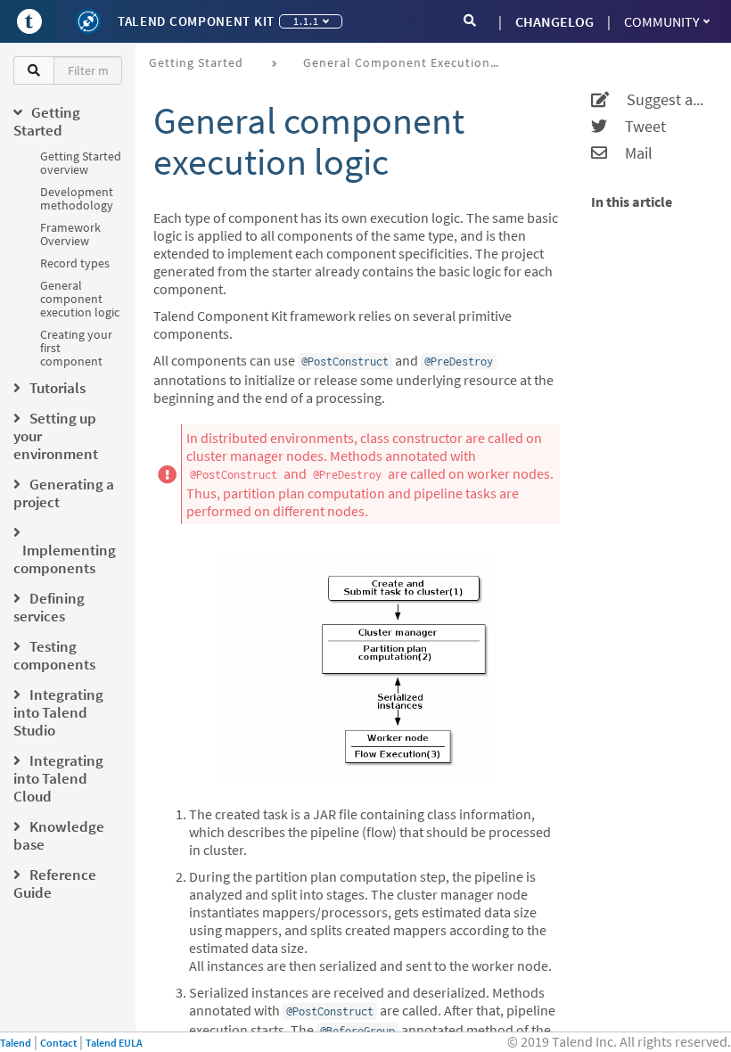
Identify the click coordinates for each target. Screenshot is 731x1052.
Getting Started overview (80, 162)
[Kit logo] (88, 21)
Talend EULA (114, 1042)
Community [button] (662, 21)
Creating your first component (76, 347)
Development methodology (76, 198)
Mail (630, 153)
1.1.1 (306, 21)
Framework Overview (70, 234)
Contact (58, 1042)
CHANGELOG (554, 21)
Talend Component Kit (196, 20)
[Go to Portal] (29, 21)
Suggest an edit (659, 100)
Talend (15, 1042)
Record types (75, 263)
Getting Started (196, 62)
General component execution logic (79, 298)
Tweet (636, 127)
